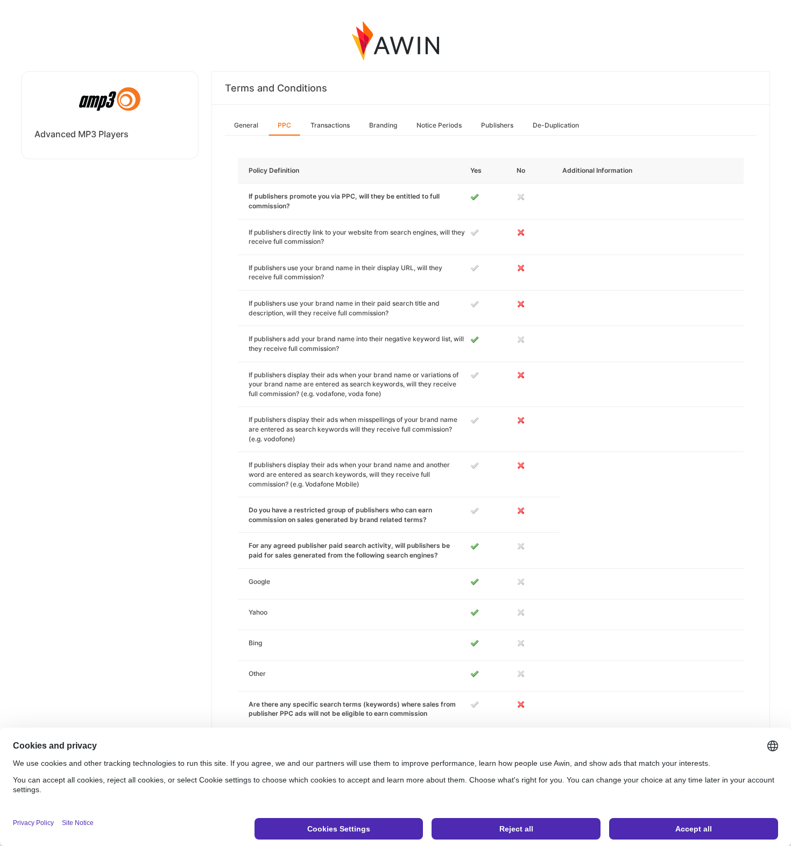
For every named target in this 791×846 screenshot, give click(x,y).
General (246, 125)
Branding (383, 125)
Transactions (330, 125)
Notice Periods (439, 125)
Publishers (497, 125)
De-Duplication (556, 125)
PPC (284, 125)
